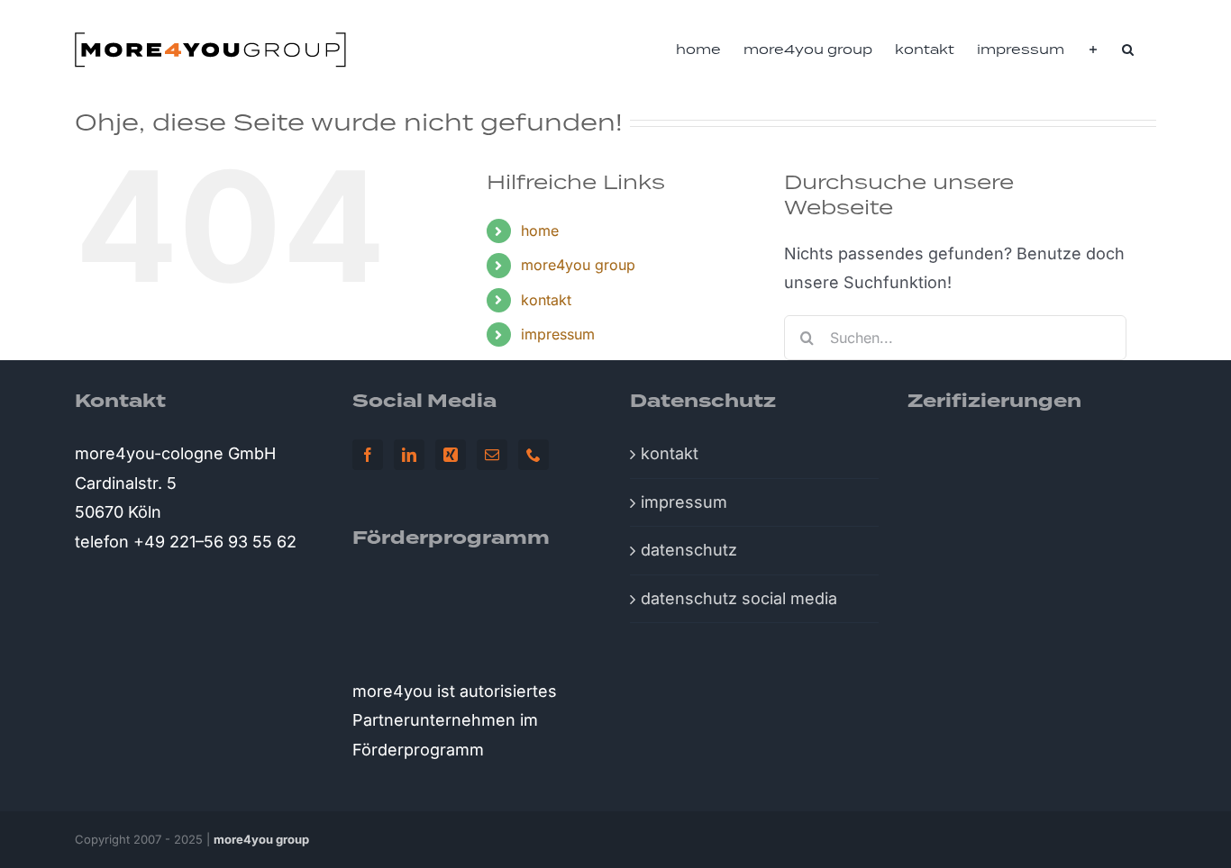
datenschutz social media (739, 598)
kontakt (546, 300)
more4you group (578, 265)
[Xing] (450, 454)
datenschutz (689, 549)
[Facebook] (367, 454)
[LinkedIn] (409, 454)
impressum (558, 334)
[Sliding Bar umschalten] (1093, 49)
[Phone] (533, 454)
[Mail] (492, 454)
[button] (1128, 49)
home (540, 231)
